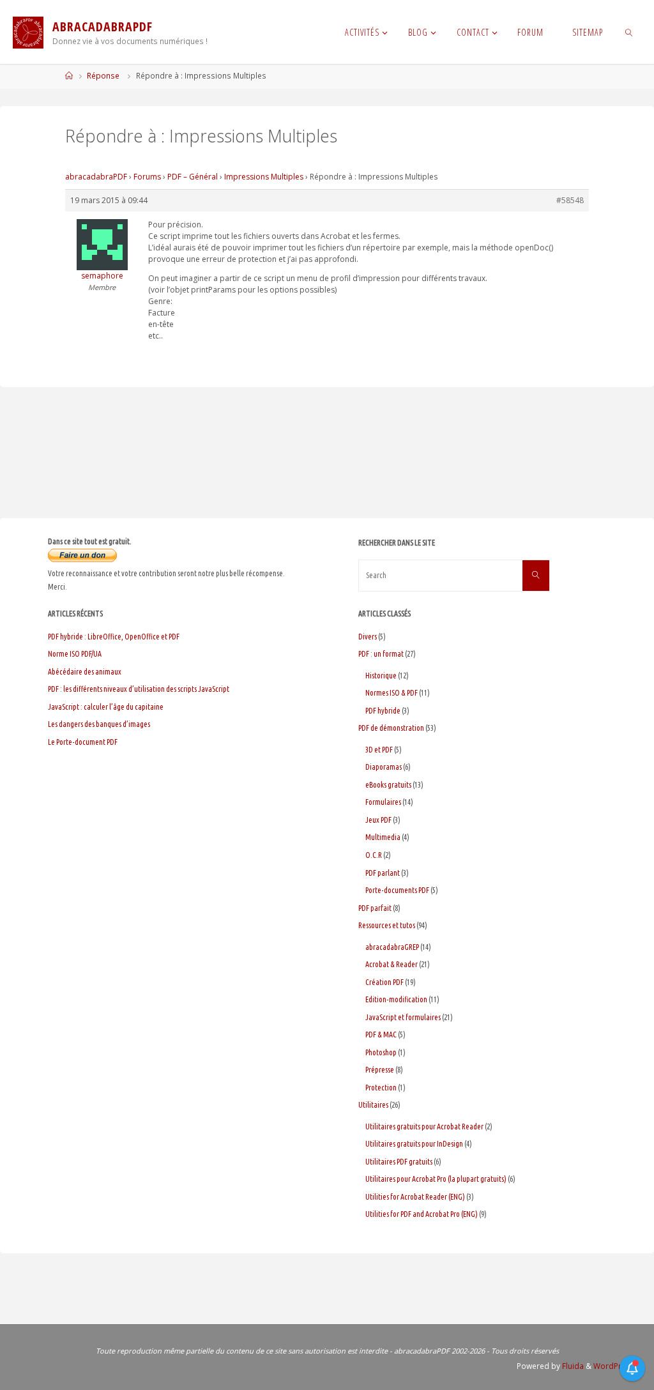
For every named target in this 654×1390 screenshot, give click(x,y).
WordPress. (615, 1366)
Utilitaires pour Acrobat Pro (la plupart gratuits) (435, 1179)
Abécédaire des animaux (84, 672)
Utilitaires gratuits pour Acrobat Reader (424, 1126)
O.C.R (373, 855)
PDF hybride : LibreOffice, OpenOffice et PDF (113, 636)
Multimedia (382, 837)
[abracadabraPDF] (28, 32)
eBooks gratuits (388, 785)
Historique (381, 675)
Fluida (572, 1366)
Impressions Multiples (263, 176)
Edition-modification (396, 999)
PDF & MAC (381, 1034)
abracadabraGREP (392, 947)
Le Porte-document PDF (83, 742)
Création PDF (384, 982)
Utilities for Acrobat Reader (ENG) (415, 1197)
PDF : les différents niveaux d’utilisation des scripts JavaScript (138, 689)
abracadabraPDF (96, 176)
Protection (381, 1087)
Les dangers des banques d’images (99, 724)
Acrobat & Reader (391, 964)
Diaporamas (383, 767)
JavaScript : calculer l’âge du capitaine (106, 707)
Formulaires (383, 802)
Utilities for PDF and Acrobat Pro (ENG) (421, 1214)
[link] (629, 32)
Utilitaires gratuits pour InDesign (414, 1144)
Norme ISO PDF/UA (75, 654)
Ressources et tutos (386, 925)
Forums (147, 176)
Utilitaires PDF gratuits (398, 1161)
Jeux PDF (378, 820)
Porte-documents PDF (397, 890)
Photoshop (381, 1052)
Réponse (103, 75)
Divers (367, 636)
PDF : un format (381, 654)
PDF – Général (192, 176)
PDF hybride (382, 710)
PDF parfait (375, 908)
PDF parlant (382, 873)
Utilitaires (373, 1105)
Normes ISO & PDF (391, 693)
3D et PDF (379, 749)
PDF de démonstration (391, 728)
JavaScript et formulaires (403, 1017)
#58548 (570, 200)
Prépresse (379, 1069)
